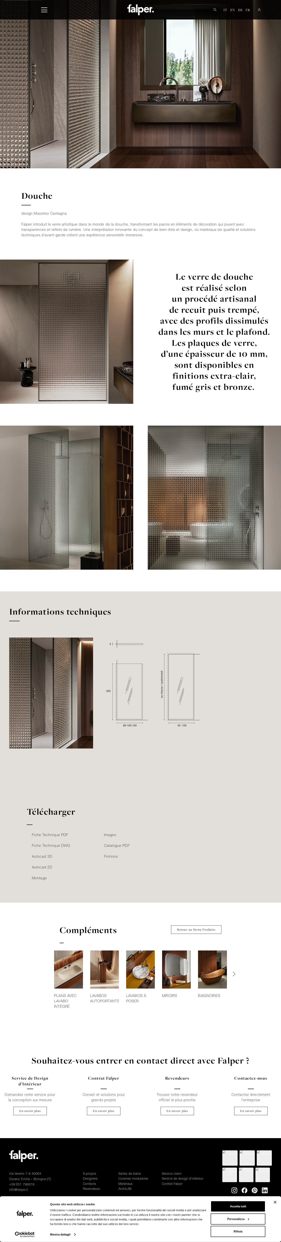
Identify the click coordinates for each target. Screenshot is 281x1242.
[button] (44, 9)
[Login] (259, 9)
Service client (171, 1173)
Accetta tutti (238, 1206)
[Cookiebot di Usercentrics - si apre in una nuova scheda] (24, 1234)
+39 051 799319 (22, 1184)
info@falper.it (18, 1190)
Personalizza (235, 1218)
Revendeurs (91, 1189)
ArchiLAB (125, 1189)
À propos (89, 1173)
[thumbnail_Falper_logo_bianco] (140, 9)
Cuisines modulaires (133, 1178)
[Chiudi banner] (275, 1202)
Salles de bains (130, 1173)
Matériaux (125, 1184)
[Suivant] (234, 974)
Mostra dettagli (60, 1234)
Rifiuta (238, 1231)
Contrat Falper (172, 1184)
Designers (90, 1178)
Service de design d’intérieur (182, 1178)
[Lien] (68, 980)
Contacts (89, 1184)
